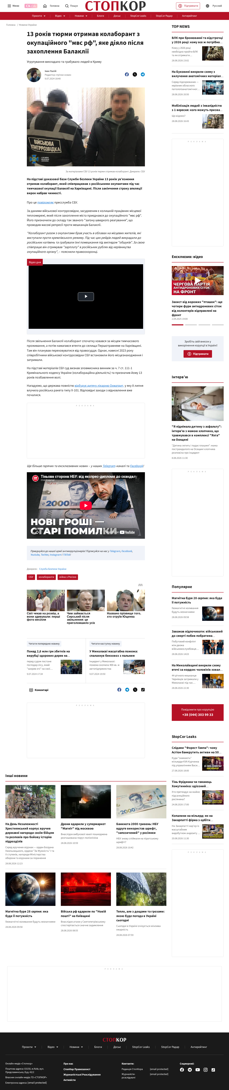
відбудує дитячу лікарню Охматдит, (99, 385)
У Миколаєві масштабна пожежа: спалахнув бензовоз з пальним (113, 653)
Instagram (55, 555)
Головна (10, 25)
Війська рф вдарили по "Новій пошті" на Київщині (83, 913)
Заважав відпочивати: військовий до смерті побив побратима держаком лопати (197, 636)
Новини (79, 16)
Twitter (44, 555)
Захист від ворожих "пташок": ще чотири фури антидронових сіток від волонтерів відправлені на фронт (197, 308)
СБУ (31, 577)
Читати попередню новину (44, 644)
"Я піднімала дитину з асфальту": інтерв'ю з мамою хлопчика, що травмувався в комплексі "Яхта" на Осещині (196, 433)
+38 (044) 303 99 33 (197, 714)
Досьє (117, 16)
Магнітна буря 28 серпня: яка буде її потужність (26, 913)
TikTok (66, 555)
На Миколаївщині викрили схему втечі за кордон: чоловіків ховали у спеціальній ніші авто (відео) (197, 669)
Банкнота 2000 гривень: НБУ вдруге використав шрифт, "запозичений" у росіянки (137, 828)
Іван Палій (50, 71)
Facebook (136, 466)
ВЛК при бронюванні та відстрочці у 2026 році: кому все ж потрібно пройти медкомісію (197, 42)
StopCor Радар (164, 16)
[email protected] (37, 1083)
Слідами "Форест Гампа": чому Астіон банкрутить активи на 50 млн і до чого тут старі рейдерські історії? (197, 754)
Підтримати (191, 6)
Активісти (70, 1080)
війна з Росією (67, 577)
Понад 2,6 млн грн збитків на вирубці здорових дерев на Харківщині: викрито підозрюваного (54, 655)
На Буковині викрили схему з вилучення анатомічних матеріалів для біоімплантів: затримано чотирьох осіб (197, 78)
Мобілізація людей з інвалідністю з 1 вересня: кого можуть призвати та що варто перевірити (197, 110)
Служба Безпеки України (52, 569)
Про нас (68, 1064)
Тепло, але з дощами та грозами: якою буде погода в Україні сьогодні (140, 916)
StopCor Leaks (138, 16)
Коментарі (41, 690)
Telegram (109, 466)
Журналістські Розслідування (82, 1075)
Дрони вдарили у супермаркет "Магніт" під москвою (83, 826)
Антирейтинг (189, 16)
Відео (58, 16)
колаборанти (46, 577)
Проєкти (37, 16)
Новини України (28, 25)
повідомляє (45, 202)
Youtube (34, 555)
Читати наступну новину (105, 644)
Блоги (100, 16)
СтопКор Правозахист (77, 1069)
